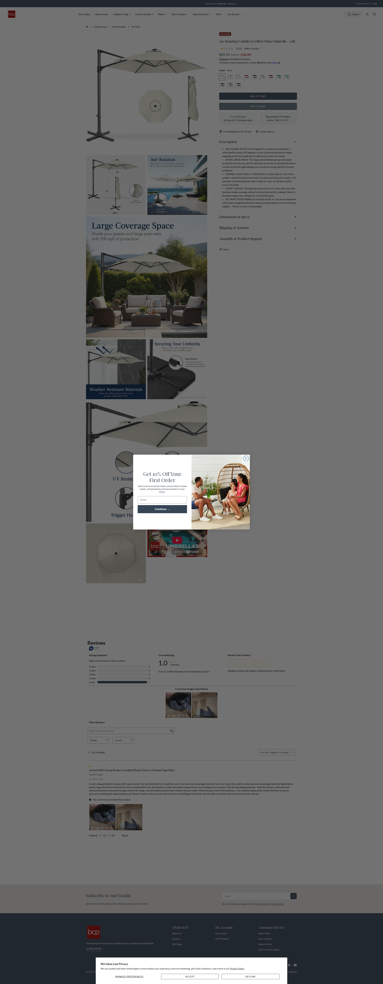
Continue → (162, 509)
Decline (251, 976)
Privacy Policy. (237, 968)
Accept (190, 976)
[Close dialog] (246, 458)
